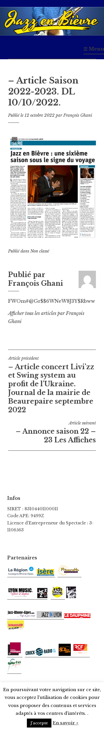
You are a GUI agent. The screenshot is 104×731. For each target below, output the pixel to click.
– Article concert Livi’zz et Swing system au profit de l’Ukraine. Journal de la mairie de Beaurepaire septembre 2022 (51, 385)
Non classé (39, 251)
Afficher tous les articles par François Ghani (46, 317)
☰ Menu (93, 49)
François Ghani (77, 115)
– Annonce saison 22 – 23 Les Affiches (56, 432)
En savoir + (66, 723)
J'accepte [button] (39, 723)
